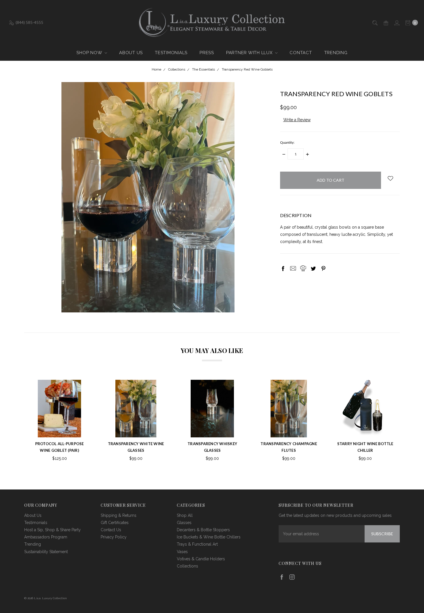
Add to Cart (136, 429)
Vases (182, 551)
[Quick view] (79, 388)
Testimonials (171, 52)
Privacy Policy (114, 537)
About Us (131, 52)
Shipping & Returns (118, 515)
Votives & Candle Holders (201, 559)
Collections (187, 566)
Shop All (185, 515)
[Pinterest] (323, 268)
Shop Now (89, 52)
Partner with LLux (250, 52)
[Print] (303, 268)
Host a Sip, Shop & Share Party (52, 529)
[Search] (374, 22)
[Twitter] (313, 268)
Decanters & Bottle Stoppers (203, 529)
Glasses (184, 522)
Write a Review (297, 119)
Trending (336, 52)
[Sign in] (396, 22)
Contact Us (111, 529)
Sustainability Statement (46, 551)
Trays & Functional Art (197, 544)
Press (207, 52)
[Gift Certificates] (385, 22)
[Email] (293, 268)
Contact (301, 52)
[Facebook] (283, 268)
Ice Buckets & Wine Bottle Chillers (209, 537)
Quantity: (287, 142)
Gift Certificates (115, 522)
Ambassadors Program (45, 537)
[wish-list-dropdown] (390, 178)
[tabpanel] (59, 421)
